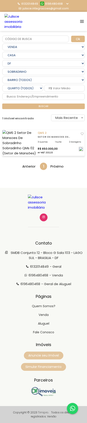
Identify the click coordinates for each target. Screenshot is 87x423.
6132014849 (29, 4)
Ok (78, 39)
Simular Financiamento (43, 367)
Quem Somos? (43, 306)
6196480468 (54, 4)
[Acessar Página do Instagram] (44, 217)
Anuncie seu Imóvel (43, 355)
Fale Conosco (43, 332)
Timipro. (43, 412)
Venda (44, 315)
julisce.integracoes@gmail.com (46, 8)
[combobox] (68, 118)
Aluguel (43, 323)
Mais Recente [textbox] (66, 117)
